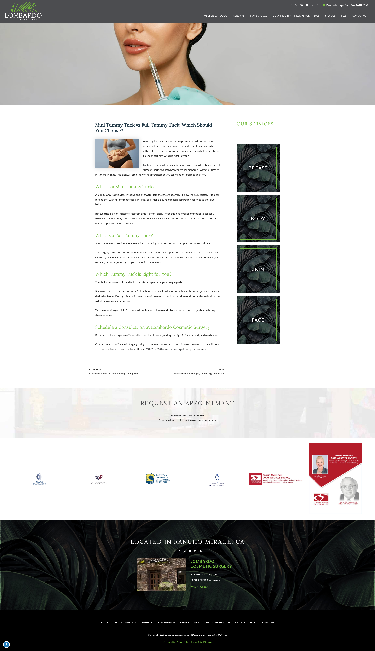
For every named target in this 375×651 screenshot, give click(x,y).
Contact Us (267, 622)
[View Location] (324, 5)
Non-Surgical (166, 622)
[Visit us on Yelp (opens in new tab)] (317, 5)
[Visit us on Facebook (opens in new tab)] (291, 5)
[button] (228, 15)
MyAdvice (222, 635)
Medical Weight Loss (216, 622)
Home (104, 622)
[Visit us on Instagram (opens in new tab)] (312, 5)
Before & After (189, 622)
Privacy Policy (183, 642)
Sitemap (208, 642)
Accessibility (169, 642)
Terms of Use (197, 642)
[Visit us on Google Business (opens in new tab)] (301, 5)
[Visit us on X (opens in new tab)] (296, 5)
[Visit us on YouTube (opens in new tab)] (307, 5)
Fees (252, 622)
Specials (240, 622)
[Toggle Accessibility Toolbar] (6, 644)
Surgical (147, 622)
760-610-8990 (153, 349)
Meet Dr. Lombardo (124, 622)
